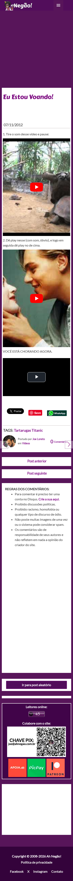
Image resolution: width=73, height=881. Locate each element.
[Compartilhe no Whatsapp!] (57, 413)
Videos (26, 443)
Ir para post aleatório (36, 685)
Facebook (17, 871)
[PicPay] (36, 767)
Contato (57, 871)
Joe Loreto (38, 439)
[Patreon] (55, 767)
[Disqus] (36, 608)
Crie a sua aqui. (49, 499)
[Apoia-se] (17, 767)
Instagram (40, 871)
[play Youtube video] (36, 187)
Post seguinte (37, 473)
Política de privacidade (36, 862)
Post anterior (37, 461)
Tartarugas (22, 430)
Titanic (37, 430)
